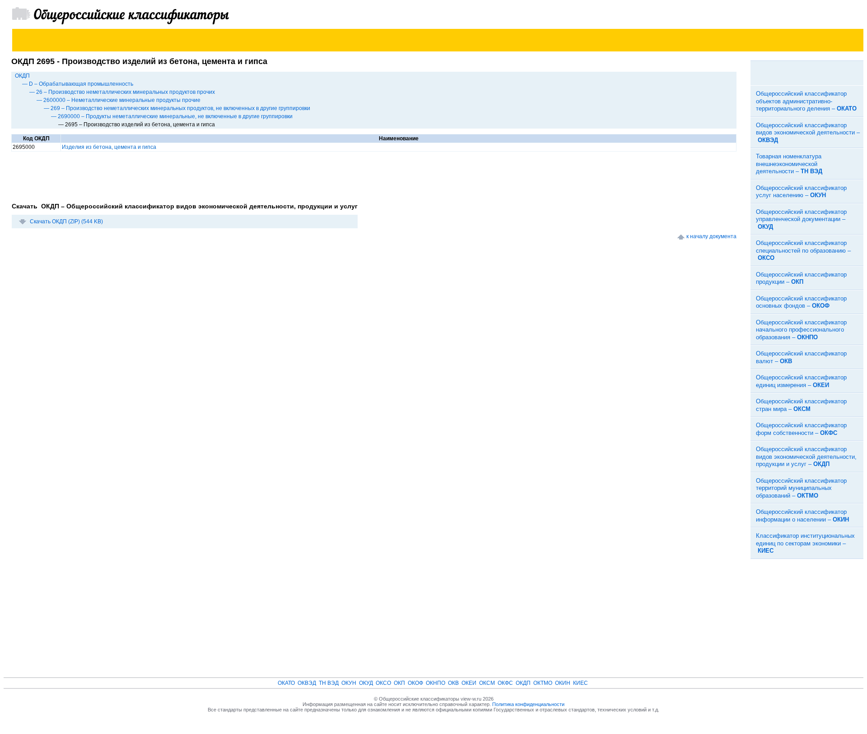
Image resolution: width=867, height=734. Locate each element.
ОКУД (366, 683)
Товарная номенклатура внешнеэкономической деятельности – (789, 164)
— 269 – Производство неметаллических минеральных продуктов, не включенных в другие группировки (177, 108)
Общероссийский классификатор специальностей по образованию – (803, 250)
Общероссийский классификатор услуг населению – (801, 192)
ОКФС (505, 683)
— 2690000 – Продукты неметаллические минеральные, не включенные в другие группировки (172, 116)
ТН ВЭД (329, 683)
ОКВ (453, 683)
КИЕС (580, 683)
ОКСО (383, 683)
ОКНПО (435, 683)
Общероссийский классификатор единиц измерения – (801, 381)
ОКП (399, 683)
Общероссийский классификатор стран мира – (801, 405)
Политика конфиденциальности (528, 704)
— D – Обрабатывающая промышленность (77, 84)
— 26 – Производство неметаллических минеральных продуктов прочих (122, 92)
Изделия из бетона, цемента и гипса (109, 147)
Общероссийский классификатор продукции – (801, 278)
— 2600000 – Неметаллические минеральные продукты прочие (118, 100)
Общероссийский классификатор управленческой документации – (801, 219)
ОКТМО (542, 683)
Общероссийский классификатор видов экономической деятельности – (808, 132)
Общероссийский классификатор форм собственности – (801, 429)
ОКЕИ (468, 683)
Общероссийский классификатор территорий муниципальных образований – (801, 488)
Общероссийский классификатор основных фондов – (801, 302)
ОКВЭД (307, 683)
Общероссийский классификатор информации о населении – (802, 515)
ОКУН (348, 683)
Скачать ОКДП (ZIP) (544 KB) (66, 221)
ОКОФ (415, 683)
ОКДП (22, 76)
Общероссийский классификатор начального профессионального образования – (801, 330)
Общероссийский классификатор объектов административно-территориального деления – (806, 101)
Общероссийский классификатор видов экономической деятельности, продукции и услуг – (806, 456)
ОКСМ (487, 683)
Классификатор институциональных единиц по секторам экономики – (805, 543)
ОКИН (562, 683)
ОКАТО (286, 683)
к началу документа (711, 236)
